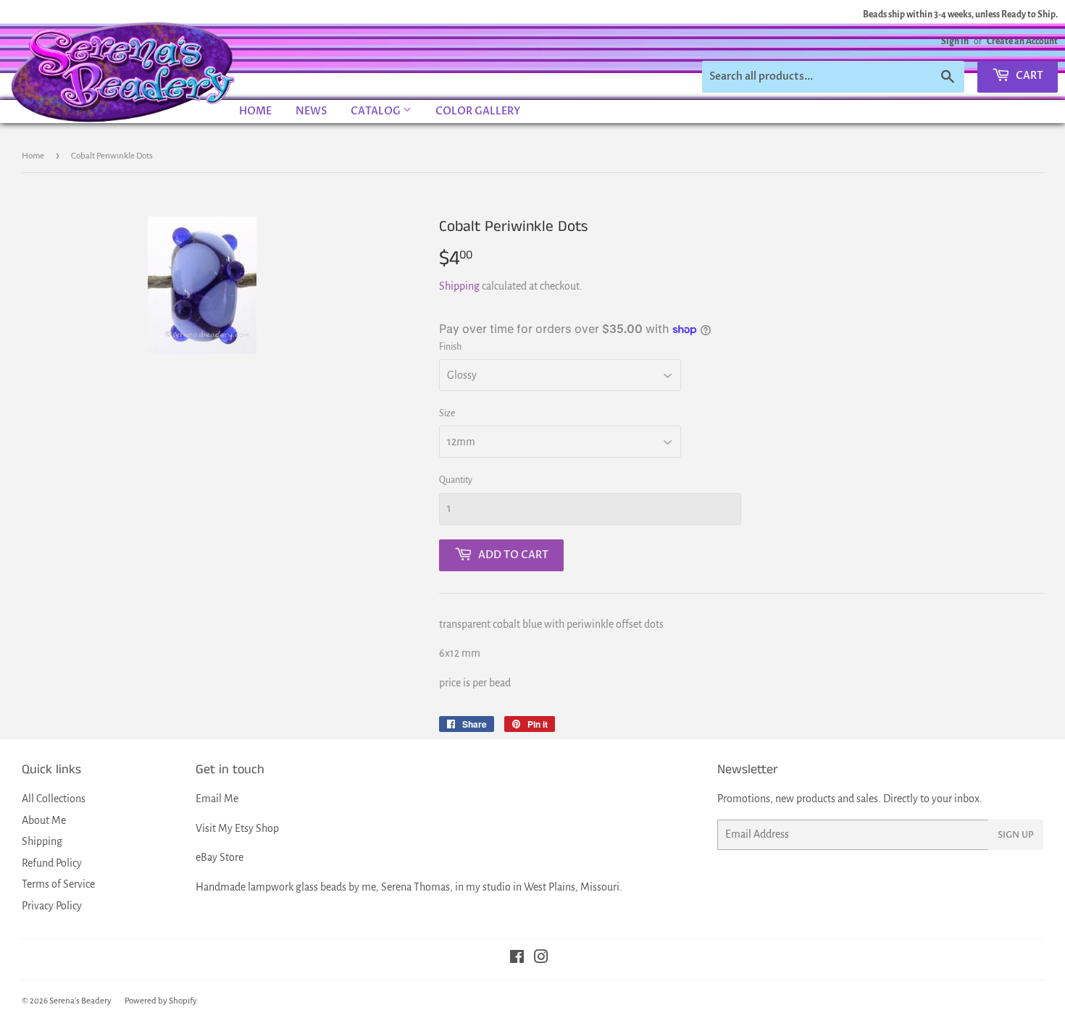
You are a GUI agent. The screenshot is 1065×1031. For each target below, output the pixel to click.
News (311, 111)
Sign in (955, 41)
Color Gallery (477, 111)
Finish (450, 347)
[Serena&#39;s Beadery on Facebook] (517, 958)
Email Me (217, 798)
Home (255, 111)
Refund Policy (52, 863)
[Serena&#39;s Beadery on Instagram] (541, 958)
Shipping (459, 286)
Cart (1028, 76)
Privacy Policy (52, 906)
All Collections (53, 798)
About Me (44, 820)
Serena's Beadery (124, 71)
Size (447, 413)
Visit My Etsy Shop (237, 828)
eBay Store (219, 857)
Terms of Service (58, 884)
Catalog (377, 111)
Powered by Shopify (161, 1001)
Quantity (455, 480)
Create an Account (1022, 41)
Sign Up (1016, 835)
